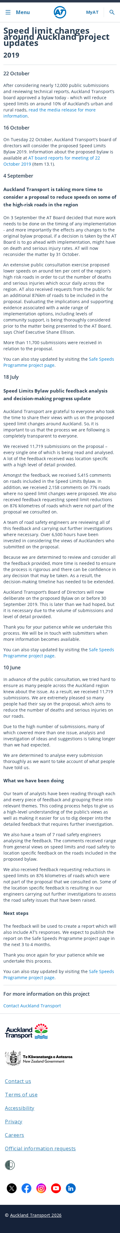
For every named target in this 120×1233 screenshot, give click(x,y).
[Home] (60, 12)
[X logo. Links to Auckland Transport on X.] (11, 1188)
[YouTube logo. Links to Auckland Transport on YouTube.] (56, 1188)
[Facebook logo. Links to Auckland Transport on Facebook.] (26, 1188)
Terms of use (21, 1094)
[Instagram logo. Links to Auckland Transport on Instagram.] (41, 1188)
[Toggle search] (112, 12)
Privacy (13, 1121)
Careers (14, 1135)
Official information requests (40, 1148)
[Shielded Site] (10, 1165)
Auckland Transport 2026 (36, 1215)
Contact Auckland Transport (32, 1006)
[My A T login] (92, 12)
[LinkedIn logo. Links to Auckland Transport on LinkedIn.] (71, 1188)
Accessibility (19, 1108)
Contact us (18, 1081)
